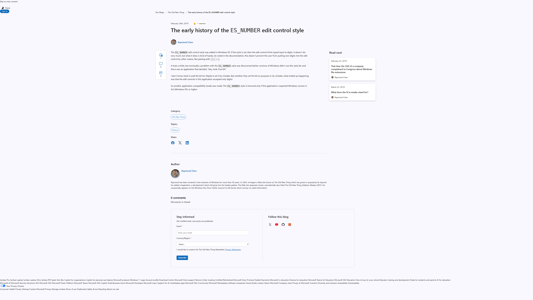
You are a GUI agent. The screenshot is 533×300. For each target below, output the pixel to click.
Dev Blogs (159, 12)
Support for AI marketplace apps (171, 283)
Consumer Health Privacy (10, 289)
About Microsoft (271, 283)
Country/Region (184, 238)
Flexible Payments (261, 280)
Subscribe (182, 257)
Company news (285, 283)
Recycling (102, 289)
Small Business (114, 283)
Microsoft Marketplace (218, 283)
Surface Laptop (16, 280)
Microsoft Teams (81, 283)
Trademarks (82, 289)
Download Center (166, 280)
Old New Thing (178, 117)
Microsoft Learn (150, 283)
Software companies (236, 283)
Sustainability (353, 283)
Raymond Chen (185, 42)
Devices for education (299, 280)
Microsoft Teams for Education (321, 280)
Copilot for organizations (74, 280)
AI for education (443, 280)
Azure (122, 283)
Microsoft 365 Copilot (97, 283)
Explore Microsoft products (118, 280)
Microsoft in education (279, 280)
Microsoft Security (18, 283)
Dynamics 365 (33, 283)
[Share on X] (180, 143)
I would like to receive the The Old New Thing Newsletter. (209, 249)
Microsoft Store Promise (243, 280)
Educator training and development (395, 280)
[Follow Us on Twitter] (270, 225)
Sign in (4, 11)
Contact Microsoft (37, 289)
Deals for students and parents (423, 280)
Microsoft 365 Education (344, 280)
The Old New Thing (176, 12)
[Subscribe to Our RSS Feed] (289, 225)
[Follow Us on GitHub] (283, 225)
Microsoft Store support (184, 280)
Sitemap (25, 289)
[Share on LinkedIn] (187, 143)
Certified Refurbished (224, 280)
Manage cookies (58, 289)
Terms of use (71, 289)
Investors (313, 283)
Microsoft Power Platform (63, 283)
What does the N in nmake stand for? (349, 92)
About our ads (113, 289)
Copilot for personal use (96, 280)
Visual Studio (251, 283)
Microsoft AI (5, 283)
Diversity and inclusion (327, 283)
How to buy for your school (367, 280)
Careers (260, 283)
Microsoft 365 (45, 283)
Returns (198, 280)
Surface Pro (5, 280)
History (175, 130)
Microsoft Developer (134, 283)
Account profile (152, 280)
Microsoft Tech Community (196, 283)
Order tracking (208, 280)
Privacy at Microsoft (300, 283)
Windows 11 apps (137, 280)
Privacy (48, 289)
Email (179, 226)
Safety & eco (92, 289)
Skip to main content (9, 1)
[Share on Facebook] (173, 143)
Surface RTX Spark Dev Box (52, 280)
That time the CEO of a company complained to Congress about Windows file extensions (351, 69)
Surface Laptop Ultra (32, 280)
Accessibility (343, 283)
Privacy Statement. (233, 249)
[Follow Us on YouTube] (276, 225)
